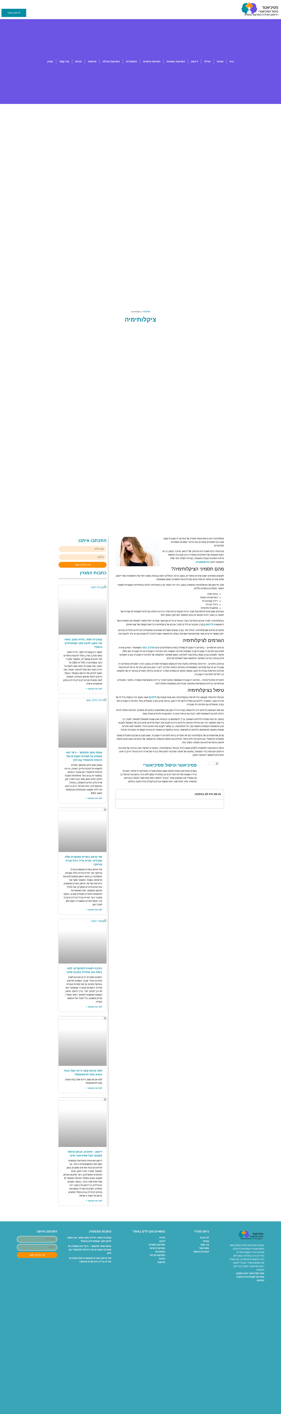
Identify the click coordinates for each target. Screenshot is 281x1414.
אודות (220, 61)
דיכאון (194, 61)
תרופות (92, 61)
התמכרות (131, 61)
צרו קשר (64, 61)
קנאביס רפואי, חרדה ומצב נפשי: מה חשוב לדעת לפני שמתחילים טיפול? (83, 643)
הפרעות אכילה (111, 61)
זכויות (78, 61)
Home (146, 311)
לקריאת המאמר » (94, 689)
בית (231, 61)
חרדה (207, 61)
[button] (120, 794)
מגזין (50, 61)
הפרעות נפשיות (176, 61)
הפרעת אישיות (151, 61)
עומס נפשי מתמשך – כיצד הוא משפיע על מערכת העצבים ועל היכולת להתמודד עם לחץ (84, 756)
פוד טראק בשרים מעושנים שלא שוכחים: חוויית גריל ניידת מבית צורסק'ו (83, 860)
